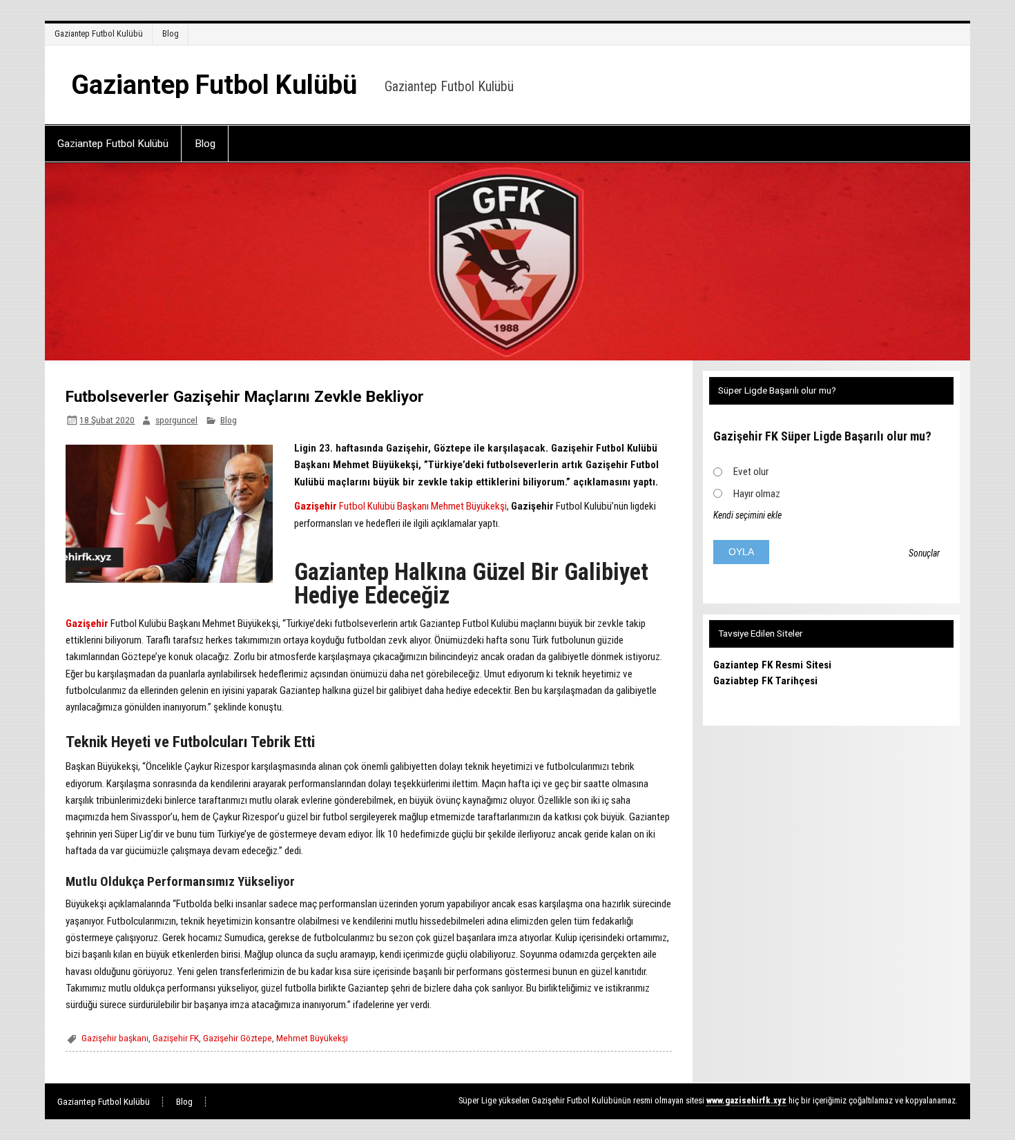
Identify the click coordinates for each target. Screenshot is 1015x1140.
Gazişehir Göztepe (237, 1037)
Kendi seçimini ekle (747, 515)
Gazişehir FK (176, 1037)
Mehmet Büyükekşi (312, 1037)
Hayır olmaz (756, 493)
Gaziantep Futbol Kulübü (99, 33)
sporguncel (176, 419)
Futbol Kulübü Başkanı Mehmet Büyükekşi (422, 506)
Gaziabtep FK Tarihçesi (765, 681)
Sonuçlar (924, 553)
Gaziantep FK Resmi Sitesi (772, 665)
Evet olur (750, 471)
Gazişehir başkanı (114, 1037)
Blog (170, 33)
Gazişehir (315, 506)
